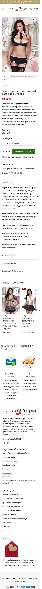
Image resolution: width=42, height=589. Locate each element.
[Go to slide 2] (20, 70)
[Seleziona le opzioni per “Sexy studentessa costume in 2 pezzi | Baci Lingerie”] (35, 290)
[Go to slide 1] (17, 70)
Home (5, 76)
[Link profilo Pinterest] (15, 173)
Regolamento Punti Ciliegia (13, 499)
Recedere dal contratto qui (13, 507)
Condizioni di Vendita (10, 495)
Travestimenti (17, 76)
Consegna (7, 138)
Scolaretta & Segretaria (23, 168)
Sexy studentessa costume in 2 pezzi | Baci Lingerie (28, 320)
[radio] (3, 133)
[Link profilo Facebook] (9, 173)
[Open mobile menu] (3, 9)
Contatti (5, 527)
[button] (4, 44)
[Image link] (20, 412)
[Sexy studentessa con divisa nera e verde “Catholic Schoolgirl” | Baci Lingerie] (11, 300)
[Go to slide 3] (22, 70)
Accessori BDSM (8, 457)
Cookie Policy (7, 477)
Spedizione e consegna (11, 503)
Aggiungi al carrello (24, 151)
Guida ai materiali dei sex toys (14, 519)
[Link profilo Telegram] (21, 173)
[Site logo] (17, 9)
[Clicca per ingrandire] (6, 68)
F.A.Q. (4, 530)
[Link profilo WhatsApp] (18, 173)
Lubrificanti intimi (9, 465)
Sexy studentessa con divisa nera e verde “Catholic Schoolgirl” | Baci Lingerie (10, 322)
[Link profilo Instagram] (7, 443)
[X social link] (12, 173)
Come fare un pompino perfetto (15, 453)
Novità (5, 469)
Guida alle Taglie (9, 515)
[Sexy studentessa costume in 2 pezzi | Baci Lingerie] (30, 300)
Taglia (5, 130)
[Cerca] (30, 9)
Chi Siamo (6, 523)
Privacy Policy (7, 473)
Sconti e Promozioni (10, 461)
